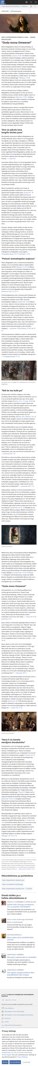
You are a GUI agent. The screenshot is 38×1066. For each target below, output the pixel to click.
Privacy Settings (22, 1057)
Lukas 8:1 (22, 792)
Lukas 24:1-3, (15, 708)
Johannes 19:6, (6, 291)
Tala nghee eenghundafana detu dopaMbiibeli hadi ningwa (20, 973)
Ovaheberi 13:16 (24, 254)
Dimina (5, 1062)
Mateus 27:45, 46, (27, 328)
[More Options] (35, 6)
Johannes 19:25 (24, 302)
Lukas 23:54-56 (29, 401)
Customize (26, 1062)
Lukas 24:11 (30, 755)
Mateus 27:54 (24, 78)
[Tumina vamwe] (31, 6)
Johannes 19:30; (15, 328)
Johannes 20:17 (21, 673)
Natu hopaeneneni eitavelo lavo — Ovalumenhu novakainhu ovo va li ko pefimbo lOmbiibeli (15, 6)
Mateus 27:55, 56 (23, 267)
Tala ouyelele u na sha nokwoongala (12, 1012)
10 (21, 708)
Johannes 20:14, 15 (17, 508)
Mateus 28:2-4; (23, 869)
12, (13, 291)
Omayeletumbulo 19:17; (9, 254)
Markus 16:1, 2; (18, 401)
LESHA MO (5, 11)
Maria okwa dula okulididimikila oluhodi (20, 938)
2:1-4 (15, 836)
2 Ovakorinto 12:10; (19, 573)
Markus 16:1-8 (31, 869)
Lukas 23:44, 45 (18, 56)
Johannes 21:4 (6, 619)
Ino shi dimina (15, 1062)
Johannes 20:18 (14, 701)
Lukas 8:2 (12, 159)
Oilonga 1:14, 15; (7, 836)
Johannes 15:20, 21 (8, 799)
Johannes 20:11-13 (27, 486)
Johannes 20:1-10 (9, 454)
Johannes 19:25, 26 (22, 97)
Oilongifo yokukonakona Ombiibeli (21, 957)
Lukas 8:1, (28, 193)
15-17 (16, 291)
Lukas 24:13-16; (31, 617)
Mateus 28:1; (20, 417)
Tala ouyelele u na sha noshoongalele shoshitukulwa (17, 1015)
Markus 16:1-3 (30, 417)
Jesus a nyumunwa (15, 922)
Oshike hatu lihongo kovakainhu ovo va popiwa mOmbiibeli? (20, 905)
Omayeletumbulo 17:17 (11, 357)
